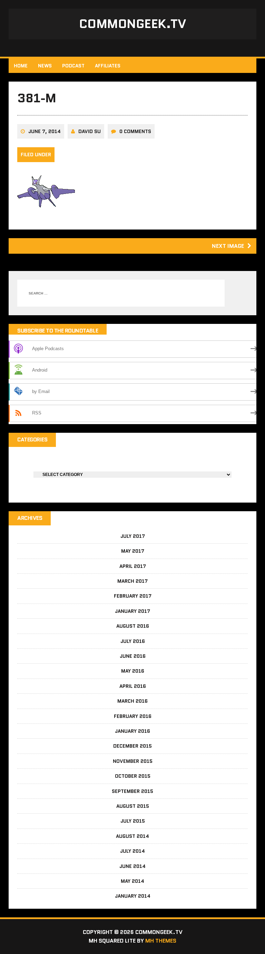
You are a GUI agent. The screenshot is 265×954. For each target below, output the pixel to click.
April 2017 (132, 566)
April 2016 (132, 686)
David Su (89, 131)
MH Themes (160, 941)
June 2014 (132, 866)
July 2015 (132, 820)
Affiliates (107, 65)
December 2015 (132, 745)
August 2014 (132, 836)
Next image (228, 246)
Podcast (73, 65)
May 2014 (132, 881)
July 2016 (132, 641)
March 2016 (132, 701)
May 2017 (132, 551)
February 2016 (132, 716)
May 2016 (132, 670)
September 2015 (132, 791)
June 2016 (133, 656)
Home (21, 65)
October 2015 (132, 776)
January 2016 (132, 731)
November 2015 (133, 761)
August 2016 (132, 626)
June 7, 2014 (44, 131)
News (45, 65)
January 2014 (132, 895)
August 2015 (132, 806)
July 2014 (132, 851)
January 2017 (132, 611)
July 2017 (132, 536)
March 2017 (132, 581)
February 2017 (132, 595)
